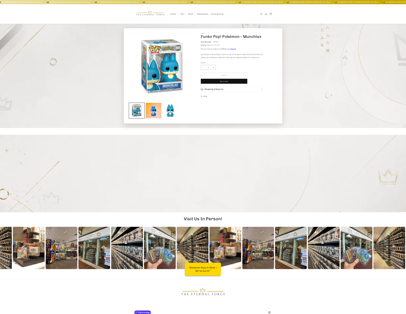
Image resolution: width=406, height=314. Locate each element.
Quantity (203, 63)
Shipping (203, 45)
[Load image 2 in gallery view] (153, 110)
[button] (174, 14)
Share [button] (205, 96)
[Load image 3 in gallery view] (170, 110)
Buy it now (224, 81)
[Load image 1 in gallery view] (137, 110)
